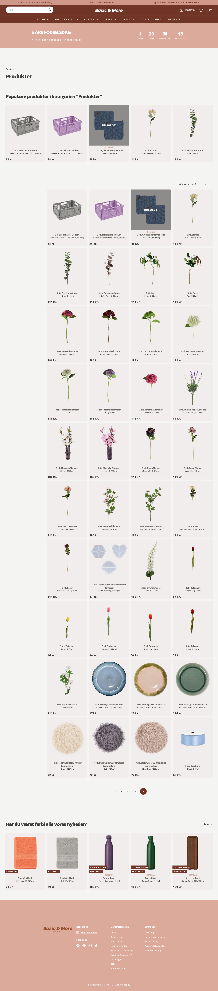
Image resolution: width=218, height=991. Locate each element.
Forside (10, 69)
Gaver (109, 19)
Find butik (116, 941)
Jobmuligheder (118, 946)
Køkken (90, 19)
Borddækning (65, 19)
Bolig (41, 19)
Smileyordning (153, 950)
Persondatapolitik (155, 946)
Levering (149, 932)
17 (136, 791)
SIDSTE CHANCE (150, 19)
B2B (112, 964)
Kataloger (116, 959)
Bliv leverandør (118, 968)
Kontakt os (116, 937)
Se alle (207, 824)
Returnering (151, 941)
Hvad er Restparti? (121, 955)
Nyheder (128, 19)
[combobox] (29, 10)
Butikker (174, 19)
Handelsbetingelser (156, 937)
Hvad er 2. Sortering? (122, 950)
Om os (114, 932)
